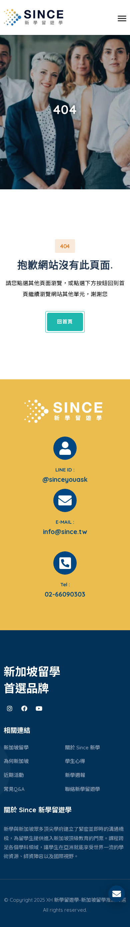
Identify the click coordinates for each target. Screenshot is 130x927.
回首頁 (65, 321)
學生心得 (75, 761)
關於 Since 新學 (82, 747)
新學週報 (75, 775)
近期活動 (14, 775)
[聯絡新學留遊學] (116, 895)
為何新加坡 (16, 761)
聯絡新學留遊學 (82, 789)
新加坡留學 (16, 747)
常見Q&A (14, 789)
